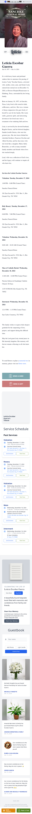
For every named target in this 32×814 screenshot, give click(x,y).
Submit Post (16, 651)
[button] (16, 669)
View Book (9, 593)
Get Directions (9, 453)
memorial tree (23, 361)
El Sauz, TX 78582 (12, 537)
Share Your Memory (12, 621)
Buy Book (18, 593)
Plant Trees (22, 453)
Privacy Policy (11, 806)
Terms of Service (21, 806)
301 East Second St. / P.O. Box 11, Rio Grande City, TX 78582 (17, 449)
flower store (22, 363)
